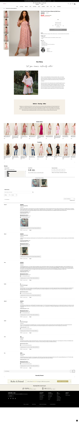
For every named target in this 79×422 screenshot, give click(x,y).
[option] (24, 33)
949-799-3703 (49, 388)
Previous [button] (10, 33)
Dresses (26, 6)
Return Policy (58, 400)
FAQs (57, 395)
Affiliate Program (68, 395)
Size (58, 19)
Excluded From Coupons (48, 15)
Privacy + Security (26, 404)
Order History (50, 395)
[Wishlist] (72, 3)
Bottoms (34, 6)
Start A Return (50, 396)
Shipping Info (59, 399)
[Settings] (70, 3)
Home (4, 8)
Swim (47, 6)
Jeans (39, 6)
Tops (30, 6)
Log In (49, 399)
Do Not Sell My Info (52, 404)
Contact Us (41, 399)
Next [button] (38, 33)
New (17, 6)
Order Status (41, 396)
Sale (54, 6)
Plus (51, 6)
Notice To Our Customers (42, 404)
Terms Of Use (34, 404)
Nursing (43, 6)
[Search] (68, 3)
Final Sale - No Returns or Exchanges (45, 16)
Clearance (59, 6)
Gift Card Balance (42, 395)
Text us (45, 388)
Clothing (21, 6)
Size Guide (58, 396)
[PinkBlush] (39, 3)
